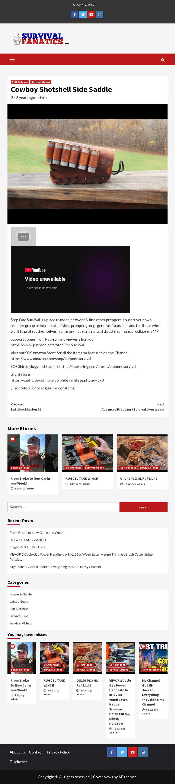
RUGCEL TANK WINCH (82, 478)
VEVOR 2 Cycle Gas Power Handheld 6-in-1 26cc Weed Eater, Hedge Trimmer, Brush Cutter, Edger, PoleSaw (82, 556)
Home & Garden (21, 594)
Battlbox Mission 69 (26, 406)
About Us (17, 752)
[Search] (162, 60)
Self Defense (20, 82)
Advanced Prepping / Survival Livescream (133, 406)
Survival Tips (19, 616)
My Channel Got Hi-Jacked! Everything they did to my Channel (55, 567)
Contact (36, 752)
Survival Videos (40, 82)
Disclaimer (18, 761)
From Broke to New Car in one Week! (37, 532)
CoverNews (103, 776)
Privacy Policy (58, 752)
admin (42, 97)
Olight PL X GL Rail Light (138, 478)
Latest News (19, 601)
